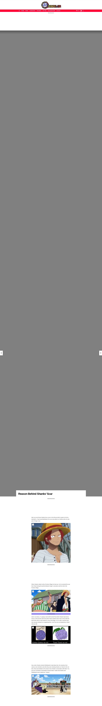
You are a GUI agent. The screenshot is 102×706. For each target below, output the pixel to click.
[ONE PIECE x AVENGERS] (1, 353)
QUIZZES (58, 10)
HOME (22, 10)
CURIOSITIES (32, 10)
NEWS (26, 10)
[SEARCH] (83, 11)
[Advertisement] (51, 22)
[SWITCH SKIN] (81, 11)
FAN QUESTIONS (51, 10)
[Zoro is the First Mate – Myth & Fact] (100, 353)
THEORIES (39, 10)
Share (33, 524)
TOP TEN (44, 10)
